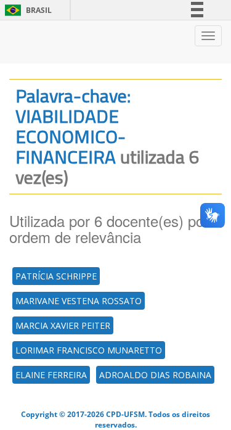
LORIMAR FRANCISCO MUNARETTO (88, 350)
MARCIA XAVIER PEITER (62, 325)
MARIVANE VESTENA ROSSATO (78, 301)
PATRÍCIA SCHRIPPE (56, 276)
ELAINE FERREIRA (51, 375)
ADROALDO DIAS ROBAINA (155, 375)
